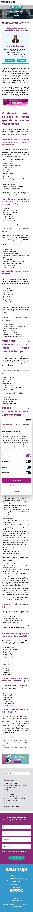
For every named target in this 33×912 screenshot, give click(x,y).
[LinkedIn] (22, 890)
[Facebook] (11, 890)
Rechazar (16, 491)
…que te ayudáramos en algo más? (16, 880)
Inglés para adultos (11, 796)
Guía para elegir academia (13, 792)
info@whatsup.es (17, 884)
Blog (7, 22)
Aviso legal (16, 898)
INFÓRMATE (16, 7)
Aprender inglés (14, 22)
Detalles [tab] (17, 424)
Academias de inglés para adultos (16, 785)
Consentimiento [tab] (7, 424)
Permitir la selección (16, 486)
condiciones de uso (23, 851)
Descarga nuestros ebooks (12, 806)
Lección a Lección (11, 800)
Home (3, 22)
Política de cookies (17, 900)
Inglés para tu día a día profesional (16, 798)
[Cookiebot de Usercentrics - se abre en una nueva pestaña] (23, 419)
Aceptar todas (16, 480)
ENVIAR (16, 858)
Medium (22, 60)
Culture (8, 790)
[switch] (28, 461)
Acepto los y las (16, 851)
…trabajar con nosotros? (16, 878)
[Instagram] (19, 890)
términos (12, 851)
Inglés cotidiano (10, 794)
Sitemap (17, 902)
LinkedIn (10, 60)
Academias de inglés (12, 783)
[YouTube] (16, 890)
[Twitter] (13, 890)
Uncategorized (10, 803)
